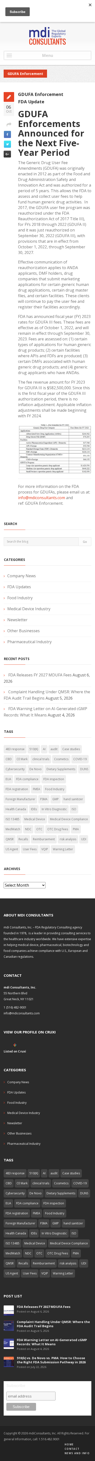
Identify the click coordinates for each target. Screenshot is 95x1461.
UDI (83, 839)
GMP (55, 799)
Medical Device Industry (28, 608)
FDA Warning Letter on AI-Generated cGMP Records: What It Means (52, 1342)
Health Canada (16, 809)
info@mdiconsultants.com (41, 497)
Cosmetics (61, 759)
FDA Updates (19, 586)
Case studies (71, 749)
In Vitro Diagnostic (54, 809)
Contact (72, 1448)
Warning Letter (63, 849)
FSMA (44, 799)
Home (69, 1444)
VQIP (44, 849)
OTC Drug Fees (57, 829)
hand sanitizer (73, 799)
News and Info (77, 1453)
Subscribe (15, 1386)
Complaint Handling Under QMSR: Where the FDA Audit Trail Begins (53, 1324)
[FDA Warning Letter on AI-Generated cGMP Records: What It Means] (9, 1343)
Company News (21, 575)
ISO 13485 (12, 819)
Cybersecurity (15, 769)
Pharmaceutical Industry (29, 641)
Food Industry (20, 597)
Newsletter (17, 619)
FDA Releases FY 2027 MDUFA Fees (40, 675)
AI (44, 749)
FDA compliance (27, 779)
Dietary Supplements (61, 769)
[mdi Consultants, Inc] (47, 36)
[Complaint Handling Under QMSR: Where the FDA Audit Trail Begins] (9, 1325)
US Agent (12, 849)
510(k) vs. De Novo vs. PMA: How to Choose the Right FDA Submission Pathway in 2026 (51, 1360)
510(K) (33, 749)
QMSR (10, 839)
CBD (9, 759)
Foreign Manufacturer (20, 799)
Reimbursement (44, 839)
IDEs (34, 809)
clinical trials (40, 759)
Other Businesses (23, 630)
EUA (8, 779)
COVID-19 (80, 759)
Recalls (23, 839)
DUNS (84, 769)
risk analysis (68, 839)
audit (53, 749)
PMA (76, 829)
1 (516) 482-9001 (15, 1007)
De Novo (35, 769)
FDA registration (17, 789)
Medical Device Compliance (69, 819)
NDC (28, 829)
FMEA (36, 789)
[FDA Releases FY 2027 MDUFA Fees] (9, 1310)
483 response (15, 749)
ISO (74, 809)
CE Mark (22, 759)
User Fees (30, 849)
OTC (39, 829)
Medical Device (34, 819)
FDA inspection (53, 779)
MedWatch (13, 829)
